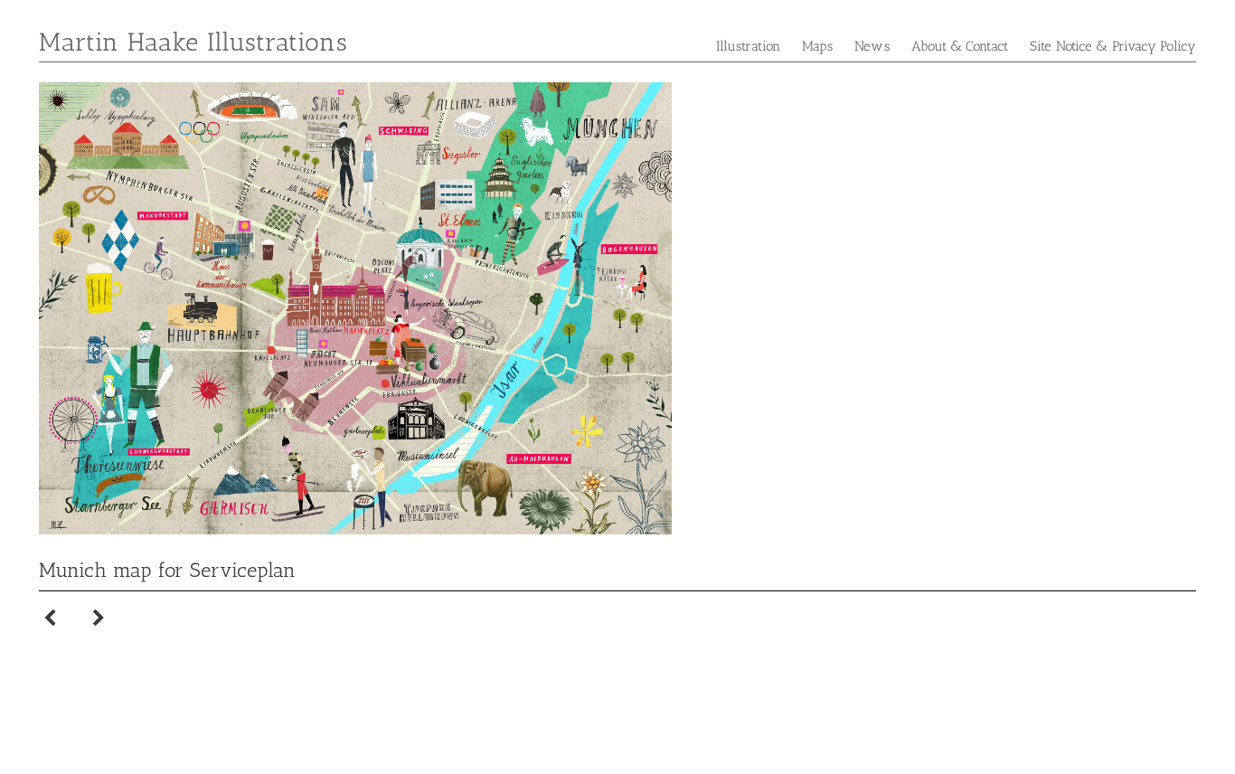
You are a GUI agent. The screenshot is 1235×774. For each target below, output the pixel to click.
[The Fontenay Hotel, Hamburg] (50, 611)
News (871, 46)
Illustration (748, 46)
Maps (817, 46)
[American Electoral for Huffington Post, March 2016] (98, 611)
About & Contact (960, 46)
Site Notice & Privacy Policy (1113, 46)
